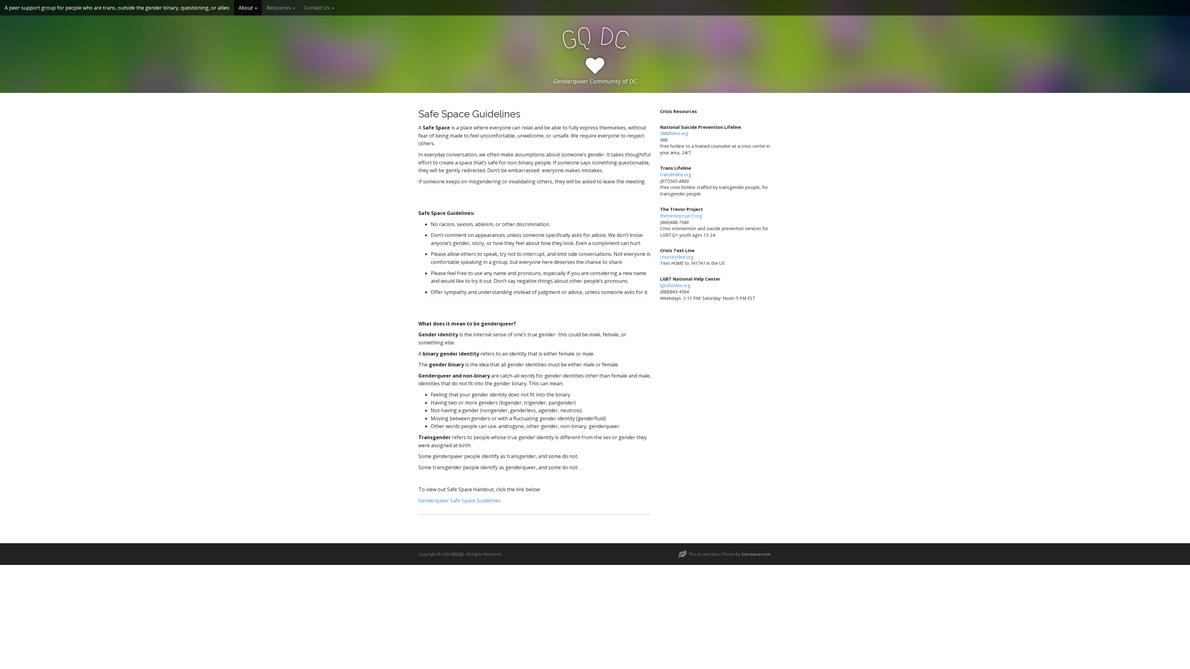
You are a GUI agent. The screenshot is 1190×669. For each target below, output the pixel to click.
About (246, 7)
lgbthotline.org (675, 285)
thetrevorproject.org (681, 216)
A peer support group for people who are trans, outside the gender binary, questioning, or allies (117, 7)
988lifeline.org (674, 133)
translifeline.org (675, 174)
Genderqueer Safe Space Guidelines (459, 500)
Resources (279, 7)
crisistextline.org (677, 257)
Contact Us (317, 7)
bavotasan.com (756, 554)
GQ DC (458, 554)
